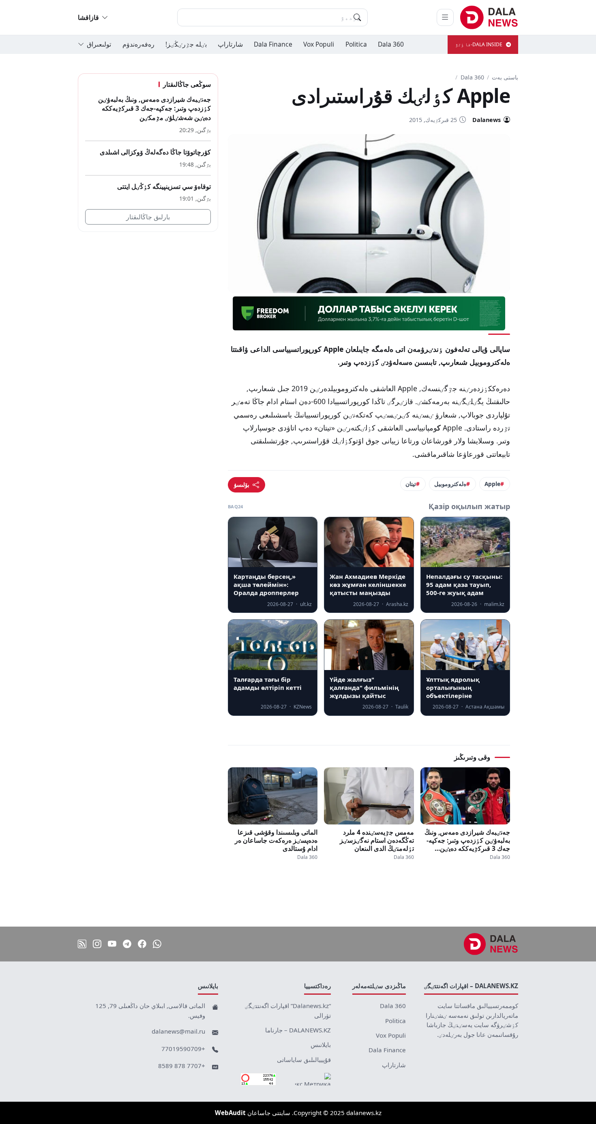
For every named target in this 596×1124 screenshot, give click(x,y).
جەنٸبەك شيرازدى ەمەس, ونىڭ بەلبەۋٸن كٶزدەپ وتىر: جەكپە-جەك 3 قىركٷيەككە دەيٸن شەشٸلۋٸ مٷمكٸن (467, 840)
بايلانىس (321, 1045)
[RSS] (82, 944)
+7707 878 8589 (181, 1066)
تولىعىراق (99, 44)
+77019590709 (183, 1049)
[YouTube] (112, 944)
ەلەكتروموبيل (450, 484)
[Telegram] (127, 944)
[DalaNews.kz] (491, 944)
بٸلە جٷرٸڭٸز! (186, 44)
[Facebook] (142, 944)
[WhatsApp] (157, 944)
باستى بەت (505, 77)
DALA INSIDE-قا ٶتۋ (478, 44)
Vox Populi (318, 44)
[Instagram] (97, 944)
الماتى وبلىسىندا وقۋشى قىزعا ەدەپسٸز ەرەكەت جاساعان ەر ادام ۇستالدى (276, 840)
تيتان (410, 484)
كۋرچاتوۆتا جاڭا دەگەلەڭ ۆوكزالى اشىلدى (155, 152)
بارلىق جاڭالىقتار (148, 217)
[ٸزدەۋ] (357, 17)
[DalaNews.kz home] (489, 17)
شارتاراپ (230, 44)
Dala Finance (273, 44)
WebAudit (230, 1113)
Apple (492, 484)
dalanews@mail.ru (178, 1031)
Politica (356, 44)
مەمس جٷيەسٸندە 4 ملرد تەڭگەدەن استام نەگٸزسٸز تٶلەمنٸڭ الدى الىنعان (377, 840)
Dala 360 (391, 44)
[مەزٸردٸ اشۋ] (445, 17)
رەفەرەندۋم (138, 44)
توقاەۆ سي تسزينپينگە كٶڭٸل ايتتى (164, 186)
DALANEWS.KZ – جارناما (298, 1030)
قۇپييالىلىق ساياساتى (304, 1059)
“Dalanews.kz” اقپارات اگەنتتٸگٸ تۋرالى (288, 1010)
